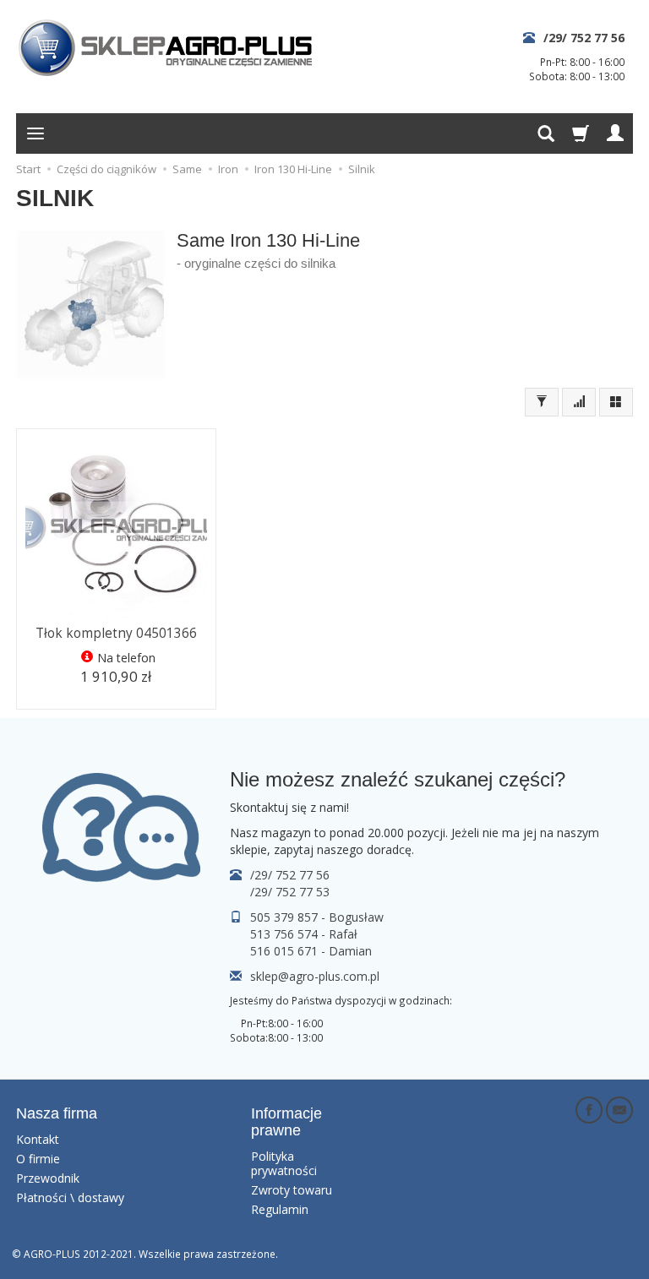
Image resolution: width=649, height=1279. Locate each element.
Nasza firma (56, 1113)
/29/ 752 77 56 (583, 38)
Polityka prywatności (284, 1163)
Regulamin (279, 1209)
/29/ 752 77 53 (290, 892)
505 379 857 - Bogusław (317, 917)
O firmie (38, 1159)
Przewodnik (47, 1178)
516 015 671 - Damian (311, 951)
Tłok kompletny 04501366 (116, 633)
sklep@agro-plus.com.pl (314, 976)
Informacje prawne (286, 1122)
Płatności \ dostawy (70, 1197)
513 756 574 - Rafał (303, 934)
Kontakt (37, 1139)
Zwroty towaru (291, 1190)
